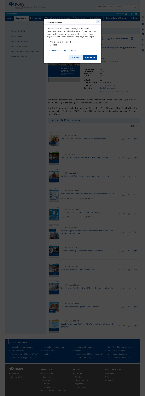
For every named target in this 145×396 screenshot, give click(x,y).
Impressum (76, 51)
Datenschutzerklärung (56, 51)
